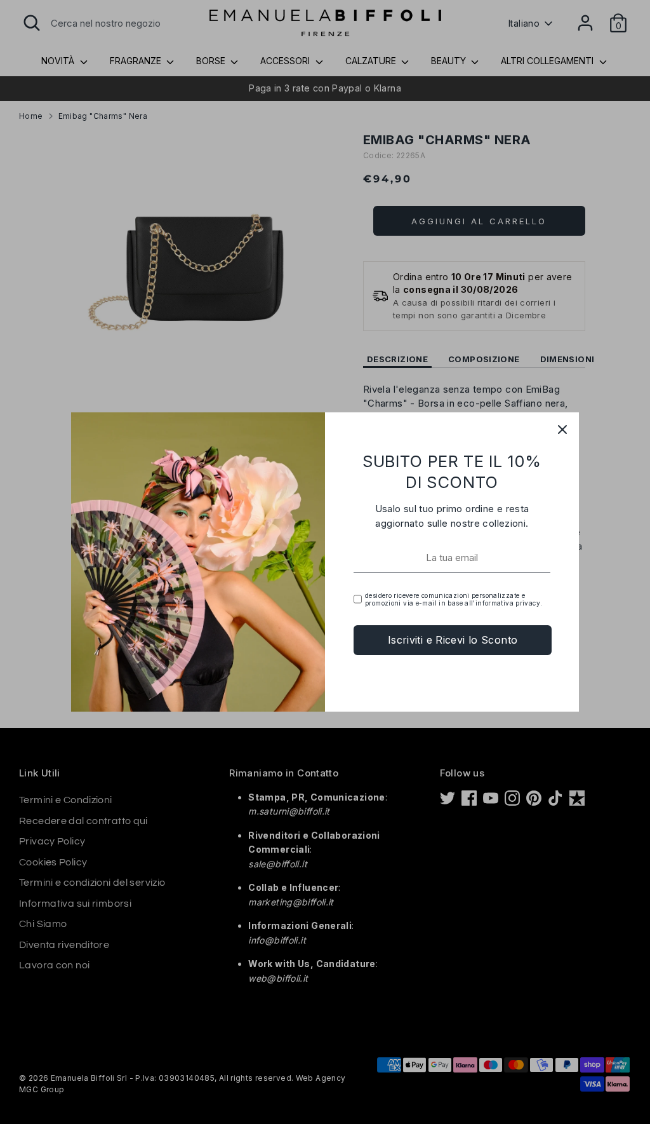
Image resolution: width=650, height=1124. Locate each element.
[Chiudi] (562, 429)
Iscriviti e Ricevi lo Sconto (453, 639)
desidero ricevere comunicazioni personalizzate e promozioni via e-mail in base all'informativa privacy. (453, 599)
